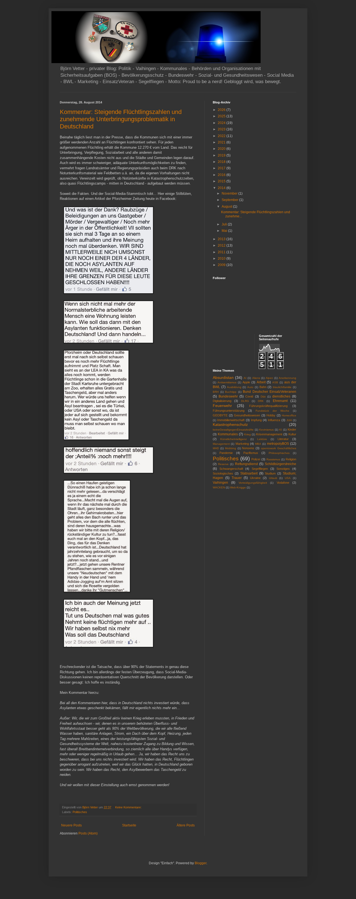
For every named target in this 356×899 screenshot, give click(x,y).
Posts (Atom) (88, 833)
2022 (222, 136)
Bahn (262, 387)
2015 (222, 181)
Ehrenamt (280, 401)
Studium (270, 473)
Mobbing (230, 448)
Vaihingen (220, 483)
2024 (222, 123)
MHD (216, 448)
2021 (222, 142)
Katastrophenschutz (230, 424)
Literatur (283, 439)
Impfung (256, 420)
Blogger (200, 863)
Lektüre (262, 439)
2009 (222, 265)
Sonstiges (283, 468)
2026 (222, 110)
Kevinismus (266, 429)
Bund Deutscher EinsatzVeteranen (269, 392)
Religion (291, 459)
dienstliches (281, 396)
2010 (222, 258)
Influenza (274, 420)
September (230, 200)
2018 (222, 162)
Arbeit (261, 382)
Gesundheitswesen (247, 415)
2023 (222, 129)
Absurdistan (223, 377)
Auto (250, 387)
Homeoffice (289, 415)
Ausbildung (234, 387)
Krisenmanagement (269, 434)
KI (280, 429)
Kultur (292, 434)
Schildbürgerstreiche (280, 464)
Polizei (255, 459)
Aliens (256, 377)
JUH (289, 420)
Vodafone (283, 482)
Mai (225, 231)
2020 (222, 149)
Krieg (247, 434)
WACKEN (219, 487)
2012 (222, 245)
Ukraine (255, 478)
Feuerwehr (222, 405)
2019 (222, 155)
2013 (222, 239)
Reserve (223, 464)
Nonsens (248, 448)
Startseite (129, 825)
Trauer (237, 478)
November (230, 193)
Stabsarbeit (249, 473)
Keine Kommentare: (128, 807)
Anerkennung (287, 377)
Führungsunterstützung (228, 410)
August (227, 206)
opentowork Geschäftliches (278, 448)
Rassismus (273, 459)
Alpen (269, 377)
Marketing (242, 443)
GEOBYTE (220, 415)
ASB (275, 382)
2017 (222, 168)
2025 (222, 116)
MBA (258, 443)
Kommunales (228, 434)
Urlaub (273, 478)
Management (221, 443)
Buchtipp (230, 391)
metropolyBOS (278, 444)
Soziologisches (223, 473)
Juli (225, 224)
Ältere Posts (186, 825)
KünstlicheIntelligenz (233, 439)
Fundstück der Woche (272, 410)
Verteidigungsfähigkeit (253, 482)
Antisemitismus (226, 382)
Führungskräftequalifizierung (268, 406)
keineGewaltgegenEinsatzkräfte (233, 429)
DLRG (245, 401)
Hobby (270, 415)
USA (288, 478)
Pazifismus (250, 453)
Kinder (292, 429)
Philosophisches (279, 453)
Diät (263, 396)
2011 (222, 252)
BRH (216, 391)
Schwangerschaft (231, 468)
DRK (261, 401)
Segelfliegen (260, 468)
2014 (222, 188)
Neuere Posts (71, 825)
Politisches (80, 812)
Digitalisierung (222, 401)
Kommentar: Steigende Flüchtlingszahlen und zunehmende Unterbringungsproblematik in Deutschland (121, 119)
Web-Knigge (238, 487)
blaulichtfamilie (282, 387)
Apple (246, 382)
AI (245, 377)
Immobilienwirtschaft (230, 420)
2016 (222, 175)
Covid (249, 396)
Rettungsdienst (246, 464)
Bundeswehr (228, 396)
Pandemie (226, 453)
